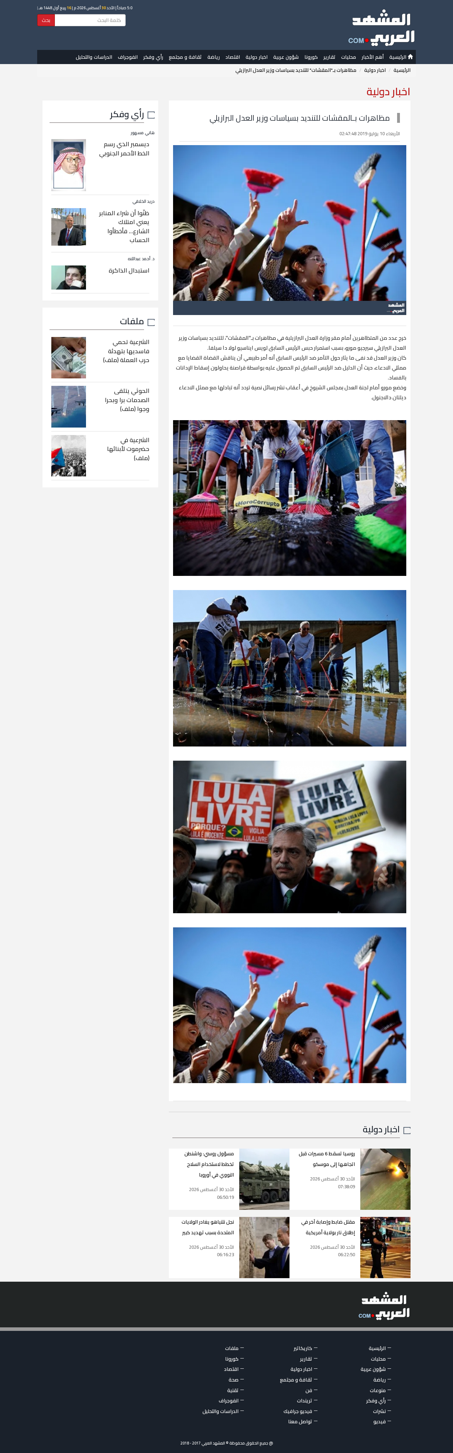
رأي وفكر (153, 57)
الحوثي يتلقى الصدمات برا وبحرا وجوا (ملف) (127, 399)
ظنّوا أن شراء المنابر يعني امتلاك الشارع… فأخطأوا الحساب (124, 226)
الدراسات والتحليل (94, 57)
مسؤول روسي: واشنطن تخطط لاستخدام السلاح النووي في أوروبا (209, 1164)
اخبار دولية (257, 57)
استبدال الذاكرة (129, 270)
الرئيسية (398, 57)
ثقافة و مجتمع (185, 57)
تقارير (329, 57)
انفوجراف (128, 57)
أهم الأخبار (373, 57)
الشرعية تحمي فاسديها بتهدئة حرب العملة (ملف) (126, 351)
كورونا (311, 57)
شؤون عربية (286, 57)
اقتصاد (232, 57)
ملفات (132, 321)
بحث (46, 20)
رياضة (213, 57)
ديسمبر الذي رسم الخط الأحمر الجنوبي (124, 148)
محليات (348, 57)
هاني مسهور (143, 132)
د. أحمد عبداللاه (141, 258)
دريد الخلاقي (143, 201)
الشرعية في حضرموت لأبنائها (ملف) (128, 449)
